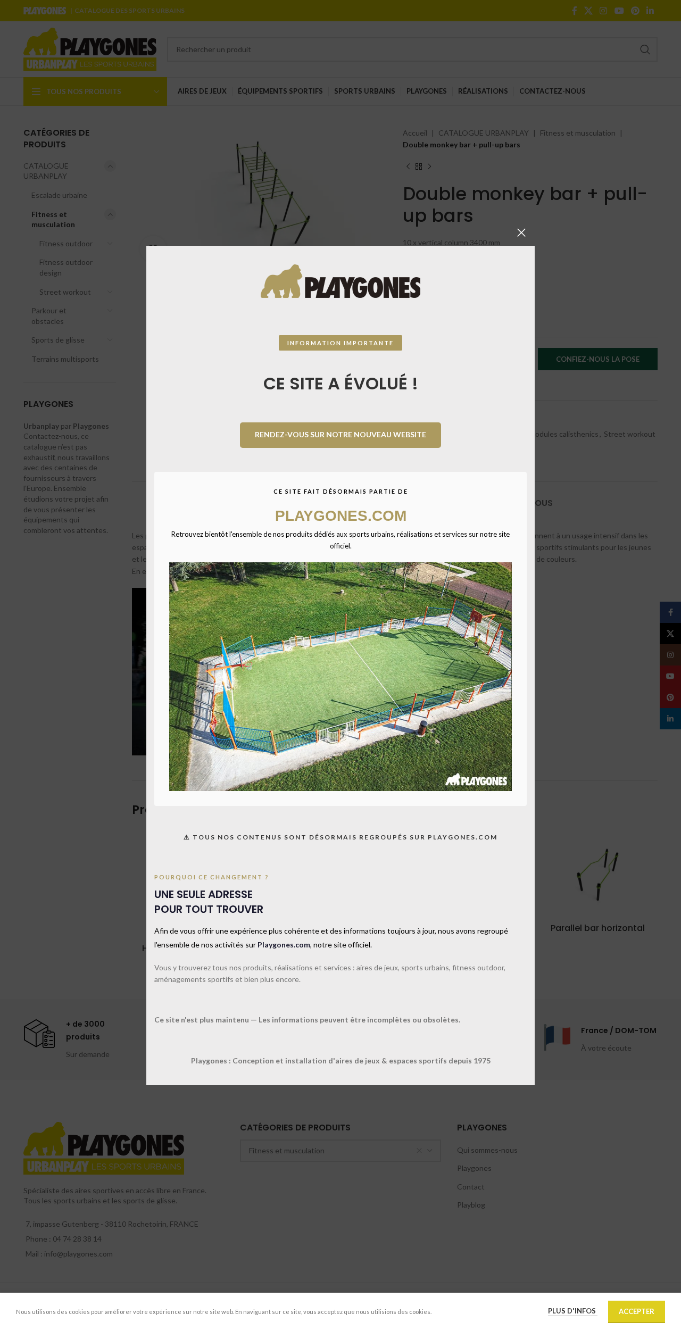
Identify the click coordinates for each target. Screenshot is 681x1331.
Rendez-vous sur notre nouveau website (340, 434)
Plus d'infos (572, 1311)
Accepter (636, 1311)
